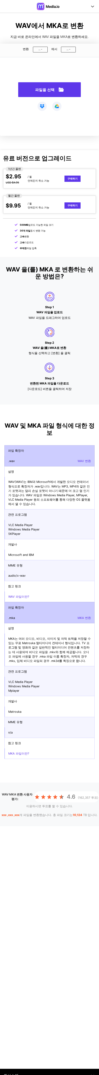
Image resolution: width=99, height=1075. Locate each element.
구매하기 (72, 178)
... (39, 49)
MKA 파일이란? (18, 753)
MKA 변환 (84, 618)
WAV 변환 (84, 461)
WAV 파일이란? (18, 596)
